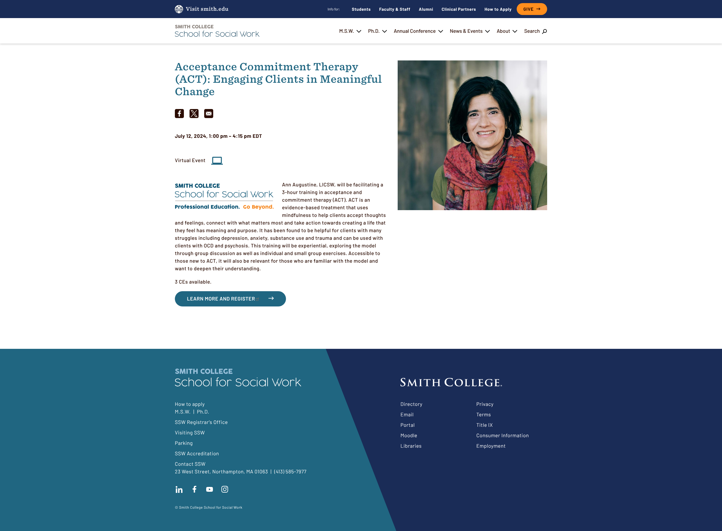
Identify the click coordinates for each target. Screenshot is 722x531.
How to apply (190, 404)
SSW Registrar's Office (201, 422)
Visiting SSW (190, 432)
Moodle (408, 435)
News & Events (466, 31)
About (503, 31)
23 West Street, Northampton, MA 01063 (221, 471)
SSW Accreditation (197, 453)
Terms (483, 414)
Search (532, 31)
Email (407, 414)
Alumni (426, 9)
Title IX (484, 425)
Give (528, 9)
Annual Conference (415, 31)
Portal (407, 425)
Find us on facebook (194, 489)
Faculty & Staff (395, 9)
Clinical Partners (459, 9)
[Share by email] (208, 113)
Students (361, 9)
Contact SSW (190, 464)
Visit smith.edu (207, 9)
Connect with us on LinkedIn (179, 489)
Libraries (411, 446)
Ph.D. (374, 31)
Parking (184, 443)
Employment (491, 446)
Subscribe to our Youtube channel (209, 489)
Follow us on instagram (225, 489)
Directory (411, 404)
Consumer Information (502, 435)
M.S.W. (346, 31)
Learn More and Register (221, 298)
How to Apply (498, 9)
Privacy (485, 404)
